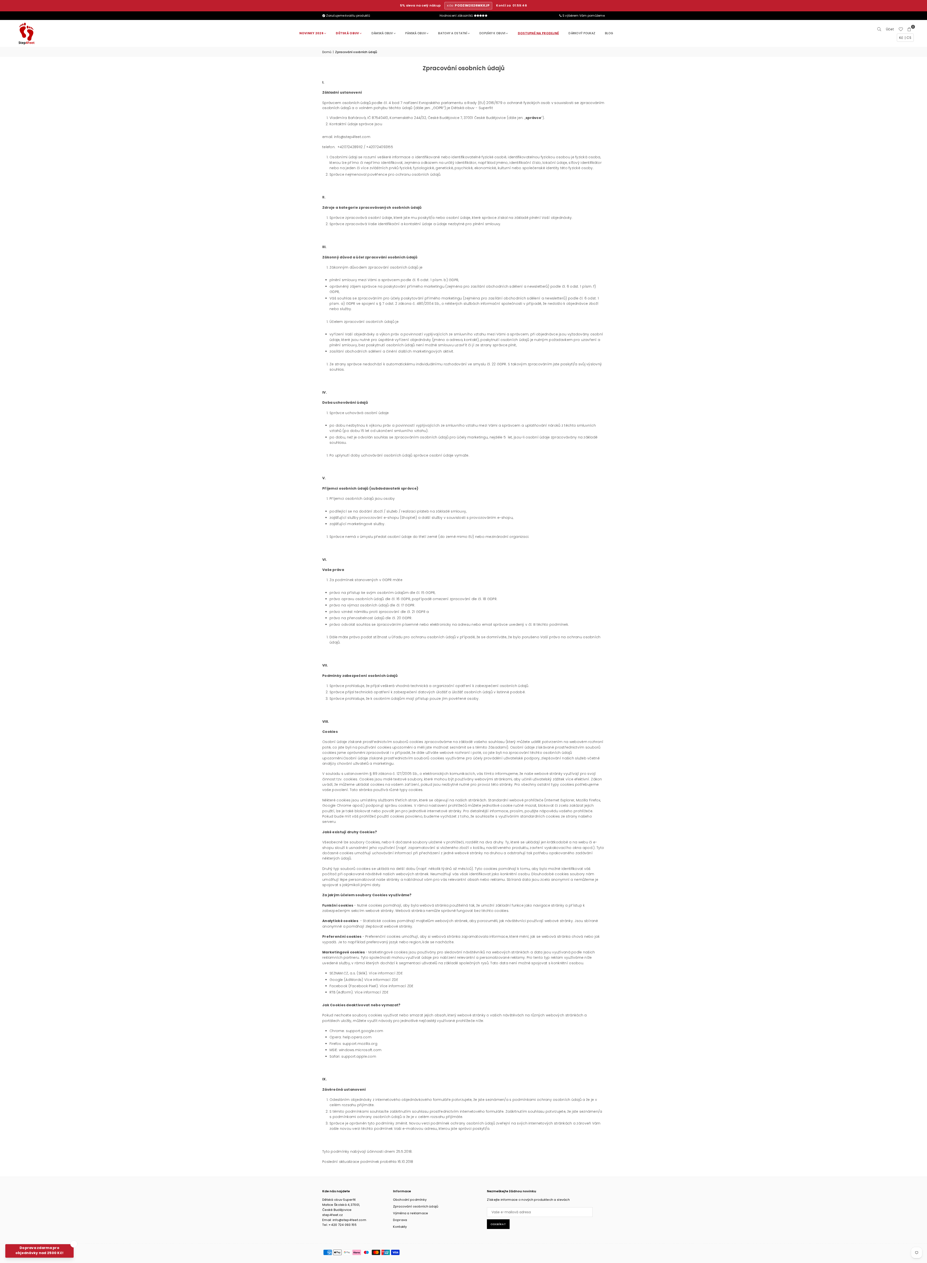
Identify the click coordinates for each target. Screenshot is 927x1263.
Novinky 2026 (311, 33)
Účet (890, 29)
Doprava (400, 1220)
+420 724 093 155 (342, 1224)
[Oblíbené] (900, 29)
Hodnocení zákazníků (457, 16)
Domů (326, 52)
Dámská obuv (382, 33)
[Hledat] (879, 29)
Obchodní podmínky (410, 1199)
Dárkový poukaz (582, 33)
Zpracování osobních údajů (415, 1206)
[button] (909, 29)
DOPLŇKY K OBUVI (492, 33)
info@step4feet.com (352, 136)
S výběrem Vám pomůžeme (583, 16)
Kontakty (400, 1226)
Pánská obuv (415, 33)
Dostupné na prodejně (538, 33)
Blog (609, 33)
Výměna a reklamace (410, 1213)
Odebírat (498, 1224)
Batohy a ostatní (452, 33)
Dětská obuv (347, 33)
